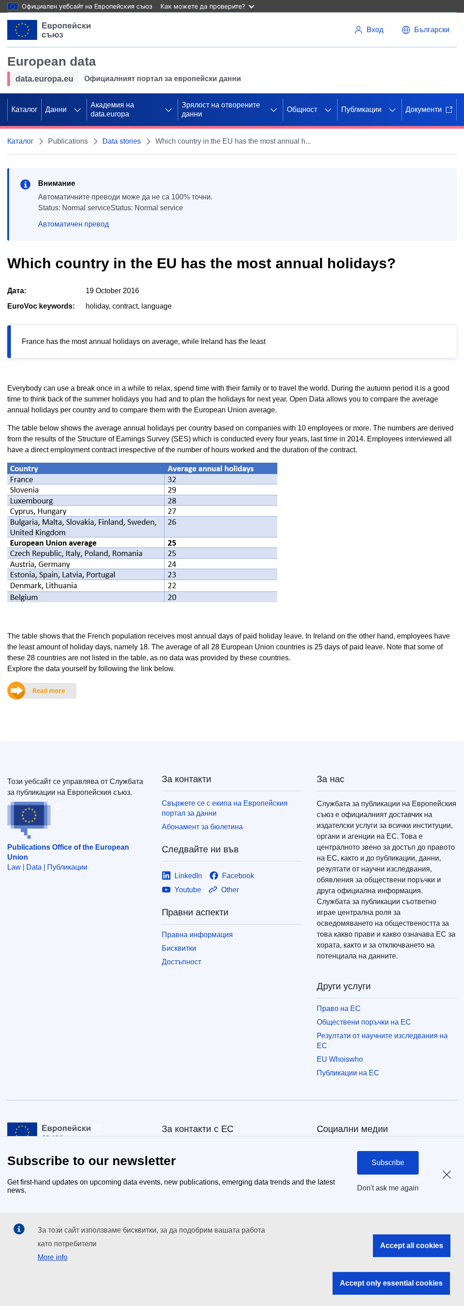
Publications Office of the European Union (68, 852)
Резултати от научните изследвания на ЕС (382, 1041)
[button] (425, 30)
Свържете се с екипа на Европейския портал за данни (225, 808)
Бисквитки (179, 948)
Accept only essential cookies (391, 1283)
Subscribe (388, 1162)
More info (53, 1257)
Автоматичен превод (73, 224)
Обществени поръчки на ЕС (364, 1022)
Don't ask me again (388, 1188)
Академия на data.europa (112, 109)
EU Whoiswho (340, 1059)
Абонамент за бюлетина (202, 827)
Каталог (24, 109)
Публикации (361, 109)
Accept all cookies (411, 1245)
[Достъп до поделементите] (77, 109)
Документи (424, 109)
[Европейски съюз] (49, 30)
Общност (302, 109)
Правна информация (197, 934)
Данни (56, 109)
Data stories (121, 141)
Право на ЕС (339, 1008)
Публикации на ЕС (348, 1073)
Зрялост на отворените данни (221, 109)
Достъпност (181, 962)
